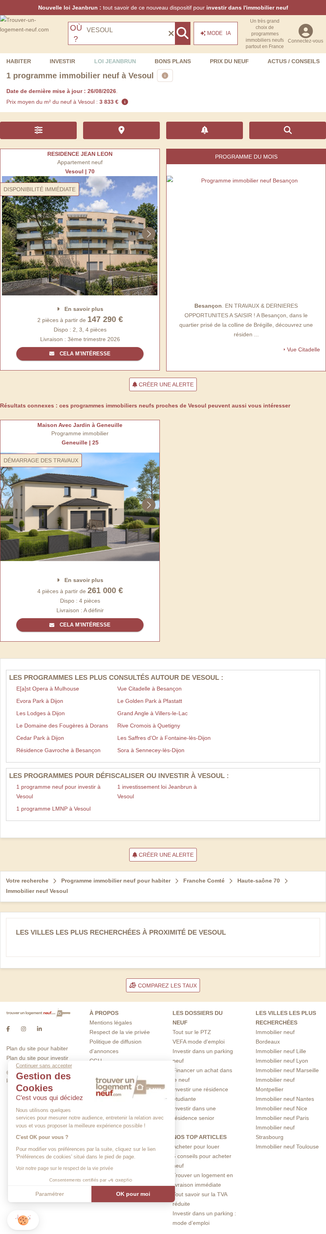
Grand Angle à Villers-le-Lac (152, 713)
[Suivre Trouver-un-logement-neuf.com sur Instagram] (23, 1029)
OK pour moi (133, 1194)
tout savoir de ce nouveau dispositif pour (163, 7)
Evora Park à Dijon (39, 701)
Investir (62, 61)
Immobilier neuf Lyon (282, 1060)
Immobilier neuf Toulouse (287, 1146)
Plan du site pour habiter (37, 1048)
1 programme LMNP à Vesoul (53, 808)
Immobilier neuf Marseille (287, 1070)
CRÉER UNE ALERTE (165, 384)
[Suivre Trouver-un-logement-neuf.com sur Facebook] (8, 1029)
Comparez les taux (166, 985)
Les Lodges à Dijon (40, 713)
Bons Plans (173, 61)
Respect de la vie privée (119, 1032)
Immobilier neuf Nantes (285, 1099)
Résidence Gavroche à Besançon (58, 750)
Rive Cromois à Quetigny (148, 725)
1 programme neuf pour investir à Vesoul (58, 791)
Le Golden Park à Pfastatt (149, 701)
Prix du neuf (229, 61)
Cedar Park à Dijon (40, 738)
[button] (23, 1220)
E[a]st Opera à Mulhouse (47, 688)
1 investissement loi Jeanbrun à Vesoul (157, 791)
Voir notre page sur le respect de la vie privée (64, 1168)
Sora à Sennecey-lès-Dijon (150, 750)
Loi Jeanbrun (115, 61)
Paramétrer (49, 1194)
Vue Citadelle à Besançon (149, 688)
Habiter (18, 61)
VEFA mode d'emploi (199, 1041)
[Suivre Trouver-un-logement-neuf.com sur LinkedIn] (39, 1029)
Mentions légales (110, 1022)
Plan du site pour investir (37, 1058)
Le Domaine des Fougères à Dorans (62, 725)
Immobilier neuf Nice (281, 1108)
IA (219, 33)
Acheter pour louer (196, 1146)
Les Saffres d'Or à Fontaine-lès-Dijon (164, 738)
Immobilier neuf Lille (281, 1051)
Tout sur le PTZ (192, 1032)
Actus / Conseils (294, 61)
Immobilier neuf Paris (282, 1118)
